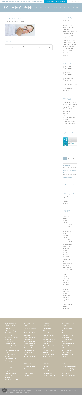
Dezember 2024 (67, 225)
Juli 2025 (65, 220)
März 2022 (66, 257)
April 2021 (65, 276)
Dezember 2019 (67, 287)
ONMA (54, 390)
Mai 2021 (65, 274)
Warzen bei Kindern (49, 339)
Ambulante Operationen (67, 89)
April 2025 (65, 222)
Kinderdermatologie (71, 84)
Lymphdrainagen (67, 339)
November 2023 (67, 229)
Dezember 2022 (67, 242)
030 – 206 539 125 (70, 122)
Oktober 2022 (67, 246)
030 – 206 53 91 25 (22, 1)
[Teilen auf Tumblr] (34, 47)
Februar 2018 (66, 295)
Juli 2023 (65, 233)
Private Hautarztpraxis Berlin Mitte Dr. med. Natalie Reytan (30, 390)
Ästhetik (65, 199)
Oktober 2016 (67, 306)
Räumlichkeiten (47, 373)
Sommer (65, 203)
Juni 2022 (65, 252)
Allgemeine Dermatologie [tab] (69, 67)
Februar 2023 (66, 240)
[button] (4, 390)
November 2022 (67, 244)
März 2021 (66, 278)
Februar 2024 (66, 227)
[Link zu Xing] (75, 1)
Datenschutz (8, 375)
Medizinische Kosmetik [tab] (69, 79)
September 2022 (67, 248)
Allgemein (65, 197)
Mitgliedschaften (10, 371)
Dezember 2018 (67, 291)
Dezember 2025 (67, 216)
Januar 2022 (66, 261)
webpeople (73, 390)
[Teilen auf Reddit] (44, 47)
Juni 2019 (65, 289)
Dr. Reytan (46, 367)
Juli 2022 (65, 250)
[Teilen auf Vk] (39, 47)
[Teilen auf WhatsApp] (18, 47)
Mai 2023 (65, 235)
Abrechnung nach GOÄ (11, 379)
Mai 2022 (65, 255)
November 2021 (67, 265)
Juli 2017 (65, 302)
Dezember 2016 (67, 304)
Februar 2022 (66, 259)
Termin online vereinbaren (56, 1)
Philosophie (46, 371)
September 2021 (67, 270)
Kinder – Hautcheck (49, 333)
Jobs (25, 371)
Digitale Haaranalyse (30, 337)
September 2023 (67, 231)
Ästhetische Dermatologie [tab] (69, 73)
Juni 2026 (65, 214)
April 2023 (65, 237)
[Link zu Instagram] (78, 1)
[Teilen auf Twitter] (13, 47)
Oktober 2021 (67, 268)
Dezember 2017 (67, 298)
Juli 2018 (65, 293)
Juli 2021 (65, 272)
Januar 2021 (66, 280)
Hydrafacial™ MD (67, 328)
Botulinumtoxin (13, 18)
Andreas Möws (21, 21)
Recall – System (28, 373)
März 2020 (66, 285)
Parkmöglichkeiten (29, 367)
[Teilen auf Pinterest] (23, 47)
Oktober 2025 (67, 218)
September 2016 (67, 308)
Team (44, 369)
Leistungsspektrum (49, 375)
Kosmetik (65, 201)
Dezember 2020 (67, 283)
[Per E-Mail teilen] (49, 47)
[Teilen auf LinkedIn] (28, 47)
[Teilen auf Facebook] (7, 47)
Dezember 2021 (67, 263)
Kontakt (26, 375)
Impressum (8, 377)
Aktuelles (27, 369)
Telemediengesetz (10, 373)
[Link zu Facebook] (72, 1)
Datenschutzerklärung (16, 392)
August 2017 (66, 300)
